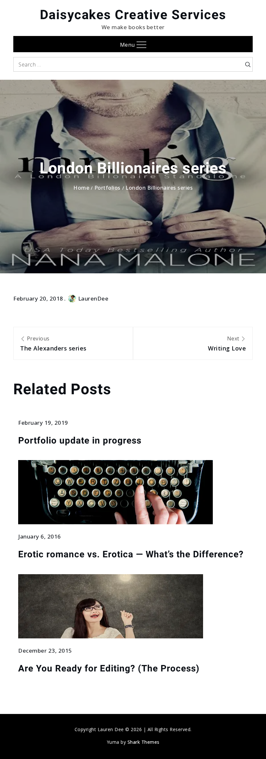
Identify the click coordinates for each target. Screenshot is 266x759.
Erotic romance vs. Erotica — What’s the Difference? (131, 554)
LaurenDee (93, 298)
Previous (53, 343)
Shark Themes (143, 742)
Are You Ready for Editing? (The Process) (109, 668)
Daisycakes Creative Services (133, 14)
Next (227, 343)
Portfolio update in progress (79, 440)
